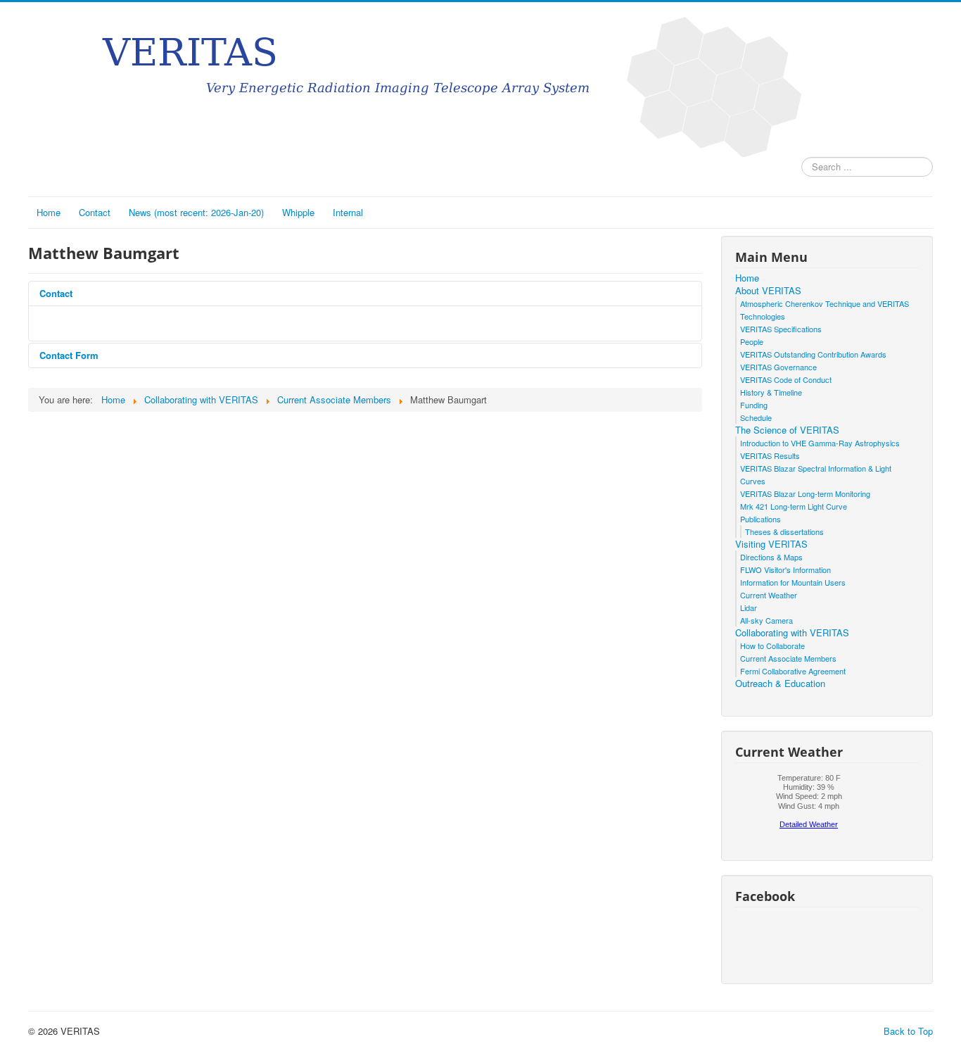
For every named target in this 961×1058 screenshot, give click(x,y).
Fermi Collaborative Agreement (793, 670)
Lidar (748, 607)
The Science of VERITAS (787, 430)
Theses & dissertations (784, 531)
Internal (348, 212)
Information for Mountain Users (793, 582)
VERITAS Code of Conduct (786, 379)
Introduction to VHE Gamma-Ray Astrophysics (820, 442)
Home (49, 212)
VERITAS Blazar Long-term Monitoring (805, 493)
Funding (754, 404)
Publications (760, 518)
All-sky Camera (766, 620)
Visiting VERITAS (771, 544)
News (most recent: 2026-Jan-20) (196, 212)
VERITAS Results (770, 455)
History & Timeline (771, 392)
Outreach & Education (780, 683)
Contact (94, 212)
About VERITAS (768, 290)
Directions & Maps (771, 556)
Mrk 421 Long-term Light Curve (793, 506)
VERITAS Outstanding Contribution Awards (813, 354)
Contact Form (68, 355)
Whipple (298, 212)
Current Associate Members (788, 658)
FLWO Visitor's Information (785, 569)
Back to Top (908, 1031)
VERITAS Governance (778, 366)
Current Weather (768, 594)
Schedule (756, 417)
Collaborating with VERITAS (792, 632)
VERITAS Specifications (781, 328)
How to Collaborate (772, 645)
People (751, 341)
